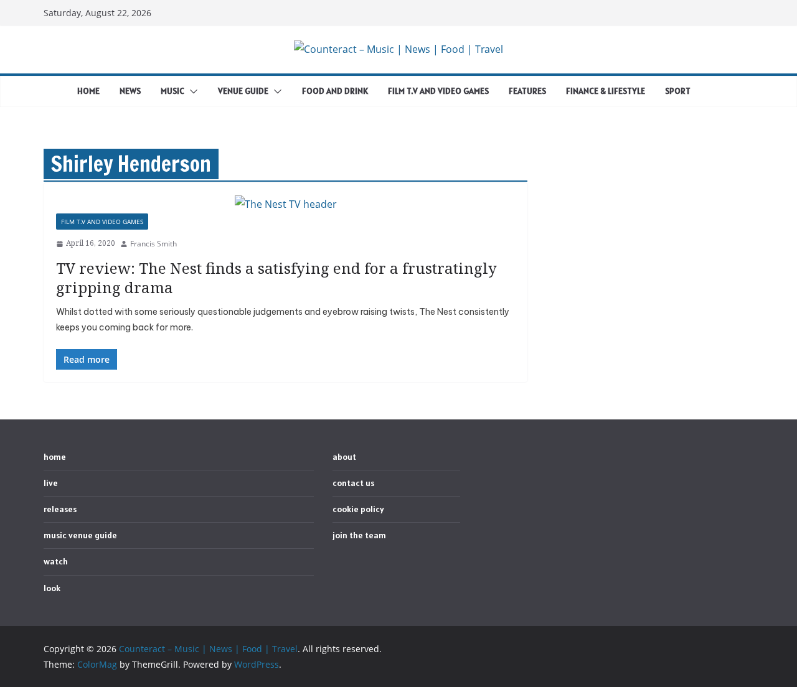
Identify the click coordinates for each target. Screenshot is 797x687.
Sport (678, 90)
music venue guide (80, 535)
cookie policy (358, 509)
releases (60, 509)
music (172, 90)
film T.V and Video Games (438, 90)
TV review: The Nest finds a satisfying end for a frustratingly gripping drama (276, 277)
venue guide (243, 90)
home (88, 90)
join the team (359, 535)
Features (527, 90)
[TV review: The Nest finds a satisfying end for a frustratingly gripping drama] (285, 204)
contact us (353, 482)
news (130, 90)
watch (56, 561)
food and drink (335, 90)
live (51, 482)
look (52, 588)
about (344, 456)
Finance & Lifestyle (605, 90)
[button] (191, 91)
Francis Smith (153, 243)
